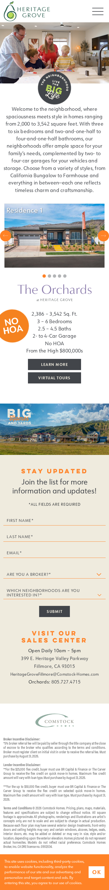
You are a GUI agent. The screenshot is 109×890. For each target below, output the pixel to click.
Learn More (54, 364)
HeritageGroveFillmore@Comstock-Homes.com (54, 674)
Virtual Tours (54, 377)
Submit (54, 611)
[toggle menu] (98, 11)
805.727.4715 (65, 682)
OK (96, 872)
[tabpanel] (54, 236)
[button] (5, 235)
